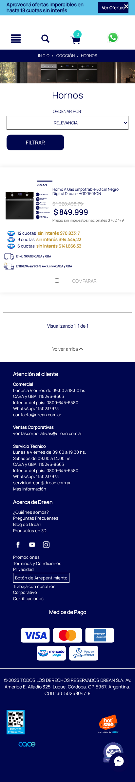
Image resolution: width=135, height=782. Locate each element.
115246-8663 (51, 396)
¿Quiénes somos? (31, 512)
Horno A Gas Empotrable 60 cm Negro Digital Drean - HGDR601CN (85, 191)
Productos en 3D (30, 530)
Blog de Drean (27, 524)
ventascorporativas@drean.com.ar (47, 433)
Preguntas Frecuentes (35, 518)
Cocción (65, 55)
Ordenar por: (67, 111)
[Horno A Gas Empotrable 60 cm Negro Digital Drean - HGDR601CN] (67, 172)
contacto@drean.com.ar (37, 415)
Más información (29, 489)
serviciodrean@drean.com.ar (42, 483)
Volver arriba (65, 349)
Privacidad (23, 569)
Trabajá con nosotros (34, 586)
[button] (113, 7)
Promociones (26, 557)
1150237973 (47, 408)
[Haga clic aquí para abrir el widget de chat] (119, 761)
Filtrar (35, 142)
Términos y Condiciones (37, 563)
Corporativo (25, 592)
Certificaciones (28, 598)
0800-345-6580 (62, 402)
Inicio (43, 55)
